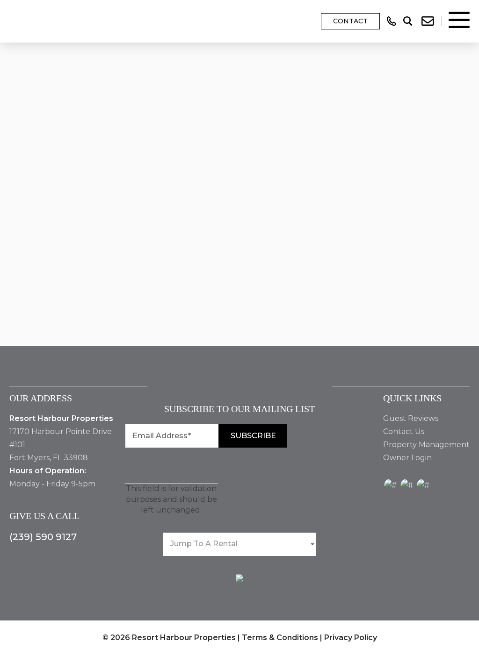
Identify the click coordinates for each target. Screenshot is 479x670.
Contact (350, 21)
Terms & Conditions (280, 637)
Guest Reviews (410, 418)
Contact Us (403, 431)
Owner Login (407, 457)
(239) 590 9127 (43, 536)
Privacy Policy (350, 637)
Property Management (426, 444)
